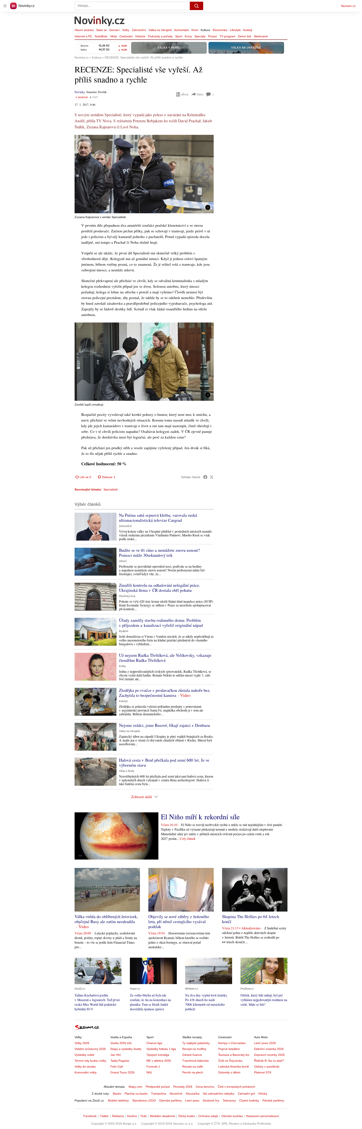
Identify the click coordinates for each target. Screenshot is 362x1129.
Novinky (80, 92)
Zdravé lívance (192, 1054)
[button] (144, 174)
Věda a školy (126, 771)
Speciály (200, 36)
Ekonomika (220, 30)
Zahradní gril (246, 1093)
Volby (125, 30)
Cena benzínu (205, 1086)
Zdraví (123, 561)
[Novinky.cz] (100, 21)
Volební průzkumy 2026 (90, 1049)
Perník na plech (192, 1072)
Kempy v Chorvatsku (232, 1043)
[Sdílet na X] (211, 477)
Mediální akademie (162, 1116)
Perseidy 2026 (182, 1086)
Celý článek (187, 838)
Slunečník (175, 1093)
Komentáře (181, 30)
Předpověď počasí (158, 1086)
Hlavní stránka (84, 30)
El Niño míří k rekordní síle (200, 816)
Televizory (229, 1100)
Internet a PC (83, 36)
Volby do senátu (85, 1066)
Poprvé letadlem (229, 1049)
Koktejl (247, 30)
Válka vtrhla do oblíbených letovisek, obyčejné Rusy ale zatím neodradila (106, 919)
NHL (149, 1072)
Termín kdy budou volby (90, 1060)
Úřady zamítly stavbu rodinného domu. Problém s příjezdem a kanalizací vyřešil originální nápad (161, 622)
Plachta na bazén (136, 1093)
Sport (178, 36)
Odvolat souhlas (232, 1116)
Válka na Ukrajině (160, 30)
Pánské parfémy (273, 1100)
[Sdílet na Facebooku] (205, 477)
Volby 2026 (82, 1043)
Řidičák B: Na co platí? (269, 1060)
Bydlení (123, 631)
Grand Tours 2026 (122, 1072)
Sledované (261, 36)
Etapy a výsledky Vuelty (125, 1049)
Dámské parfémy (170, 1100)
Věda (113, 36)
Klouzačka (192, 1093)
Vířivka (262, 1093)
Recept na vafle (192, 1066)
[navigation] (5, 6)
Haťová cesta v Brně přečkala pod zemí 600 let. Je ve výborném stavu (164, 762)
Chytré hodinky (249, 1100)
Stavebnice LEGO (144, 1100)
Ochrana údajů (208, 1116)
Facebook (90, 1116)
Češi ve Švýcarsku (230, 1060)
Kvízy (188, 36)
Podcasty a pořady (160, 36)
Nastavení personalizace (262, 1116)
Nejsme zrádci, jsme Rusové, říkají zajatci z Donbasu (164, 725)
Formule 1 (153, 1066)
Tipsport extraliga (157, 1054)
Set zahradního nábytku (218, 1093)
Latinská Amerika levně (233, 1066)
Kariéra (132, 1116)
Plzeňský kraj (127, 596)
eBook (185, 94)
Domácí (114, 30)
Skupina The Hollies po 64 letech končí (250, 919)
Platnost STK (262, 1072)
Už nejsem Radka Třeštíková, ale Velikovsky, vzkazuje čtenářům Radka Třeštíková (165, 657)
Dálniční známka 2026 (269, 1049)
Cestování (126, 36)
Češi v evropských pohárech (236, 1086)
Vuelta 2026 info (121, 1043)
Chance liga (154, 1043)
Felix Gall (116, 1066)
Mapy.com (135, 1086)
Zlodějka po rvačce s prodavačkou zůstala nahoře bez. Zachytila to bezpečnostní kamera (165, 692)
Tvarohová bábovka (195, 1060)
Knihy (122, 666)
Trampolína (158, 1093)
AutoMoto (101, 36)
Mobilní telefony (118, 1100)
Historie (140, 36)
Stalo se (101, 30)
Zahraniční (139, 30)
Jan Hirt (115, 1054)
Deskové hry (211, 1100)
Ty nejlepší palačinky (196, 1043)
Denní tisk (244, 36)
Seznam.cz (348, 6)
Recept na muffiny (194, 1049)
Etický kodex (186, 1116)
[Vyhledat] (196, 6)
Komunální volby (86, 1072)
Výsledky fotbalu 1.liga (161, 1049)
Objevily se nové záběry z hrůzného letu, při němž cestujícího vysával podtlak (178, 921)
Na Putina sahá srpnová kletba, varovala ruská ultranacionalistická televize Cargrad (158, 517)
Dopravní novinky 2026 (269, 1054)
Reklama (118, 1116)
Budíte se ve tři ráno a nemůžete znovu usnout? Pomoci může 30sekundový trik (159, 552)
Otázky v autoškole (266, 1066)
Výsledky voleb (84, 1054)
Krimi (194, 30)
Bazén (117, 1093)
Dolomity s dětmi (229, 1072)
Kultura (205, 30)
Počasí (212, 36)
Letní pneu (192, 1100)
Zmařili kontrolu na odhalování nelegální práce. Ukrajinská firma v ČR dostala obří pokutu (159, 587)
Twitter (104, 1116)
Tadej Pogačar (119, 1060)
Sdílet (200, 94)
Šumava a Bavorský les (233, 1054)
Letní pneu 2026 (265, 1043)
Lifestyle (235, 30)
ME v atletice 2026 (158, 1060)
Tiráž (143, 1116)
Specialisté (110, 489)
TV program (227, 36)
